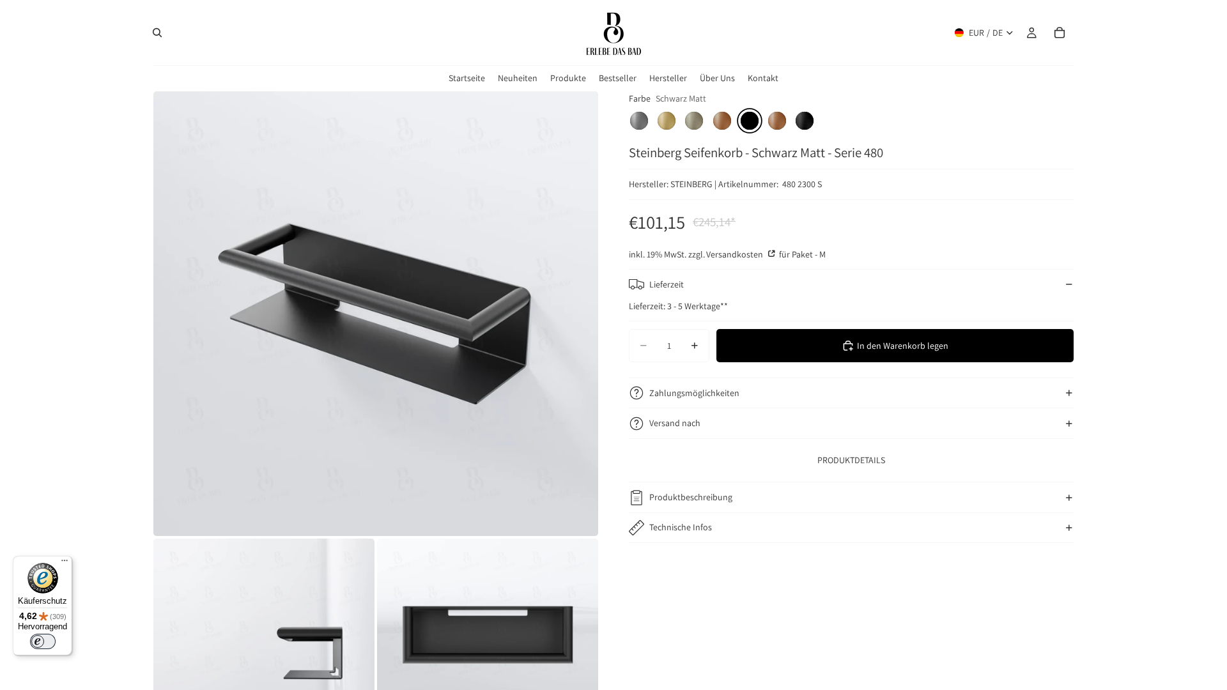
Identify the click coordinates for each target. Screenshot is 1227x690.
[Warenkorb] (1060, 33)
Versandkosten (735, 254)
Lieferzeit (666, 284)
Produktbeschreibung (690, 497)
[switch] (43, 641)
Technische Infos (680, 527)
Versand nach (674, 423)
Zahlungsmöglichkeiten (694, 393)
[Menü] (64, 563)
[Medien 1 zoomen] (375, 313)
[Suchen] (157, 33)
